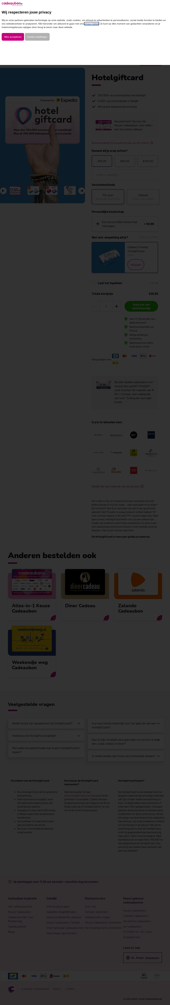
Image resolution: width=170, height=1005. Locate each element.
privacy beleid (91, 23)
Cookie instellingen (37, 36)
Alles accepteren (13, 36)
